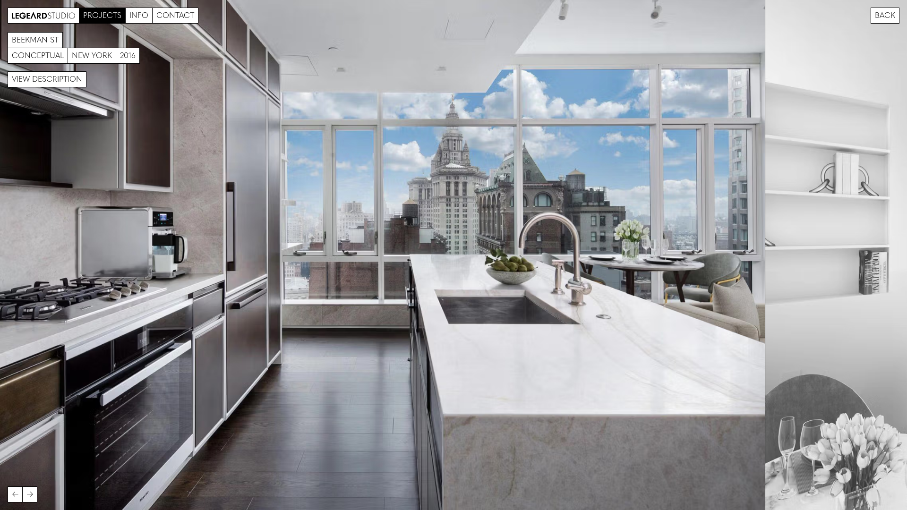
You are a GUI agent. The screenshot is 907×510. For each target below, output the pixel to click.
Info (138, 15)
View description (47, 79)
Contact (175, 15)
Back (885, 15)
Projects (102, 15)
